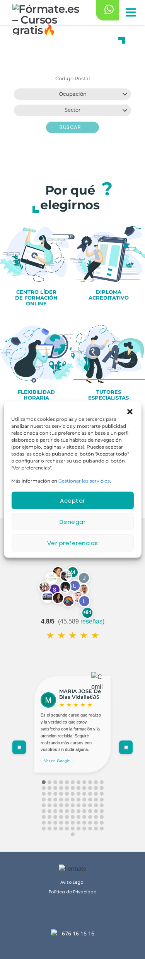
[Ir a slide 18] (78, 788)
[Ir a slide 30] (84, 794)
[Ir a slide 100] (73, 834)
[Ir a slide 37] (61, 799)
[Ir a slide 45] (44, 805)
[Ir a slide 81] (61, 823)
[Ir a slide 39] (73, 799)
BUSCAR (71, 127)
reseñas (91, 621)
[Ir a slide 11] (102, 782)
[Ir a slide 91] (55, 828)
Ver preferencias (72, 543)
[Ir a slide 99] (102, 828)
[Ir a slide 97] (90, 828)
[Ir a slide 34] (44, 799)
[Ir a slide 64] (90, 811)
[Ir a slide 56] (44, 811)
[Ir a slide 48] (61, 805)
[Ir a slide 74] (84, 817)
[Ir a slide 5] (67, 782)
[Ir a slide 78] (44, 823)
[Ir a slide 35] (49, 799)
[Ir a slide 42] (90, 799)
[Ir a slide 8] (84, 782)
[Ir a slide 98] (96, 828)
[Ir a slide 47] (55, 805)
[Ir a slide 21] (96, 788)
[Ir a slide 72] (73, 817)
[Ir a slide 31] (90, 794)
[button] (130, 411)
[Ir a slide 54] (96, 805)
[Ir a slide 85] (84, 823)
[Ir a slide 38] (67, 799)
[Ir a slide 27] (67, 794)
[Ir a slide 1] (44, 782)
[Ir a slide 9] (90, 782)
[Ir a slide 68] (49, 817)
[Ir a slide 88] (102, 823)
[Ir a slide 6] (73, 782)
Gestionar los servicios (84, 481)
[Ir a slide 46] (49, 805)
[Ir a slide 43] (96, 799)
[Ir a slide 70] (61, 817)
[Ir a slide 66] (102, 811)
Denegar (73, 521)
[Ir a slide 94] (73, 828)
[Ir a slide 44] (102, 799)
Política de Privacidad (73, 892)
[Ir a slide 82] (67, 823)
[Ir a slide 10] (96, 782)
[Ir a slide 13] (49, 788)
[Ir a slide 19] (84, 788)
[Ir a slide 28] (73, 794)
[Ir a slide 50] (73, 805)
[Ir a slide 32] (96, 794)
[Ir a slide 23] (44, 794)
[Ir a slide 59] (61, 811)
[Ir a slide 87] (96, 823)
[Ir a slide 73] (78, 817)
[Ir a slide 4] (61, 782)
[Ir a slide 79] (49, 823)
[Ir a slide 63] (84, 811)
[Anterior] (19, 747)
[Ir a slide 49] (67, 805)
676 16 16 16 (78, 933)
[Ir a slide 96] (84, 828)
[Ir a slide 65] (96, 811)
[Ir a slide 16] (67, 788)
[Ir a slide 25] (55, 794)
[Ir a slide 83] (73, 823)
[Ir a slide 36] (55, 799)
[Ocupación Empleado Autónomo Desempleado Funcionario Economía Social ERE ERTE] (72, 94)
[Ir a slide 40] (78, 799)
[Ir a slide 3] (55, 782)
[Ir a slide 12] (44, 788)
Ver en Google (57, 761)
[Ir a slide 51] (78, 805)
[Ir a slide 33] (102, 794)
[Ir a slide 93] (67, 828)
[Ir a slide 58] (55, 811)
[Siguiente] (126, 747)
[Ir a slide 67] (44, 817)
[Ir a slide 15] (61, 788)
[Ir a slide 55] (102, 805)
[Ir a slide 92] (61, 828)
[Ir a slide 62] (78, 811)
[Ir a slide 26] (61, 794)
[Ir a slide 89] (44, 828)
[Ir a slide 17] (73, 788)
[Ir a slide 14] (55, 788)
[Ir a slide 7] (78, 782)
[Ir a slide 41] (84, 799)
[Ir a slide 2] (49, 782)
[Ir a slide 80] (55, 823)
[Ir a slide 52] (84, 805)
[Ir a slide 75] (90, 817)
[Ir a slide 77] (102, 817)
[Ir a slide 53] (90, 805)
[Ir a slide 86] (90, 823)
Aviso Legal (72, 882)
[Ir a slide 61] (73, 811)
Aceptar (72, 500)
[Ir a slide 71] (67, 817)
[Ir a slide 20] (90, 788)
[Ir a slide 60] (67, 811)
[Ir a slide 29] (78, 794)
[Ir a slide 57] (49, 811)
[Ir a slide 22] (102, 788)
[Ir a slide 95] (78, 828)
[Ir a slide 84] (78, 823)
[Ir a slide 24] (49, 794)
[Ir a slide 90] (49, 828)
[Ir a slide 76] (96, 817)
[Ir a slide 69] (55, 817)
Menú (130, 12)
